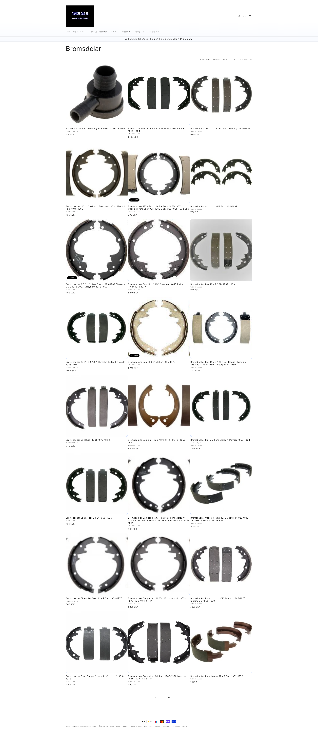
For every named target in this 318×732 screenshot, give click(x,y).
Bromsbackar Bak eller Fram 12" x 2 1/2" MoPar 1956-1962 (157, 441)
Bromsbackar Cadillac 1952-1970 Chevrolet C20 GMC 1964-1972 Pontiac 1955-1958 (219, 519)
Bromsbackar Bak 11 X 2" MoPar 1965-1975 (151, 362)
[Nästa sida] (176, 697)
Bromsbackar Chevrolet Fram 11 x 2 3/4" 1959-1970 (94, 598)
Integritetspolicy (122, 726)
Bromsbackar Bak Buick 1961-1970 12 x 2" (89, 440)
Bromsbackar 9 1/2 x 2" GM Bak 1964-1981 (213, 206)
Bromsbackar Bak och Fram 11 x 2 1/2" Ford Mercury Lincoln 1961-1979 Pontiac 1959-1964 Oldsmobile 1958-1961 (158, 520)
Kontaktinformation (180, 726)
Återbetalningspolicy (106, 726)
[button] (79, 31)
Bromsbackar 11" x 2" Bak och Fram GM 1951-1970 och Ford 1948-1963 (95, 207)
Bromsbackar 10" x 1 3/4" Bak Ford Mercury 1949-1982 (220, 128)
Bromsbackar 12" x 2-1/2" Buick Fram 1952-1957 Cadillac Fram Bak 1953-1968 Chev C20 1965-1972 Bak (158, 207)
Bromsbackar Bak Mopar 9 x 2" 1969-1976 (89, 518)
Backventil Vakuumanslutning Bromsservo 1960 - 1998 (95, 128)
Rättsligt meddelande (162, 726)
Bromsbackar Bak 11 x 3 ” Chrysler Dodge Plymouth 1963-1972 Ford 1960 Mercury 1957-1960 (218, 363)
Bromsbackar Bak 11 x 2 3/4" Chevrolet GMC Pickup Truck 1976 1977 (156, 285)
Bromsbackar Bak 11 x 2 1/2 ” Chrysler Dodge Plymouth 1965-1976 (95, 363)
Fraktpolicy (148, 726)
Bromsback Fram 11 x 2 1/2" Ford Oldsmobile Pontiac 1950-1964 (156, 129)
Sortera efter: (205, 59)
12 (169, 697)
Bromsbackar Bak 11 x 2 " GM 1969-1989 (212, 284)
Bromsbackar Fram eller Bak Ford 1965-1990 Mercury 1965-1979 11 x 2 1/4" (157, 677)
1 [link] (142, 697)
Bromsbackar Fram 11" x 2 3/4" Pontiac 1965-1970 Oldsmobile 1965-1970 (217, 599)
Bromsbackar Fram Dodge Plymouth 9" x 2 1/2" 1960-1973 (95, 677)
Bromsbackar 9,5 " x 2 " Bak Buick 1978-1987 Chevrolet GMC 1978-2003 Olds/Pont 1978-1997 (96, 285)
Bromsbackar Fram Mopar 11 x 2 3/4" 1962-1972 (216, 676)
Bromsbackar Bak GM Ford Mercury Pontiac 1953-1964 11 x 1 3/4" (220, 441)
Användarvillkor (136, 726)
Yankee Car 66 (77, 726)
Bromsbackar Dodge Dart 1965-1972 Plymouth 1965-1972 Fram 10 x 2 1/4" (157, 599)
